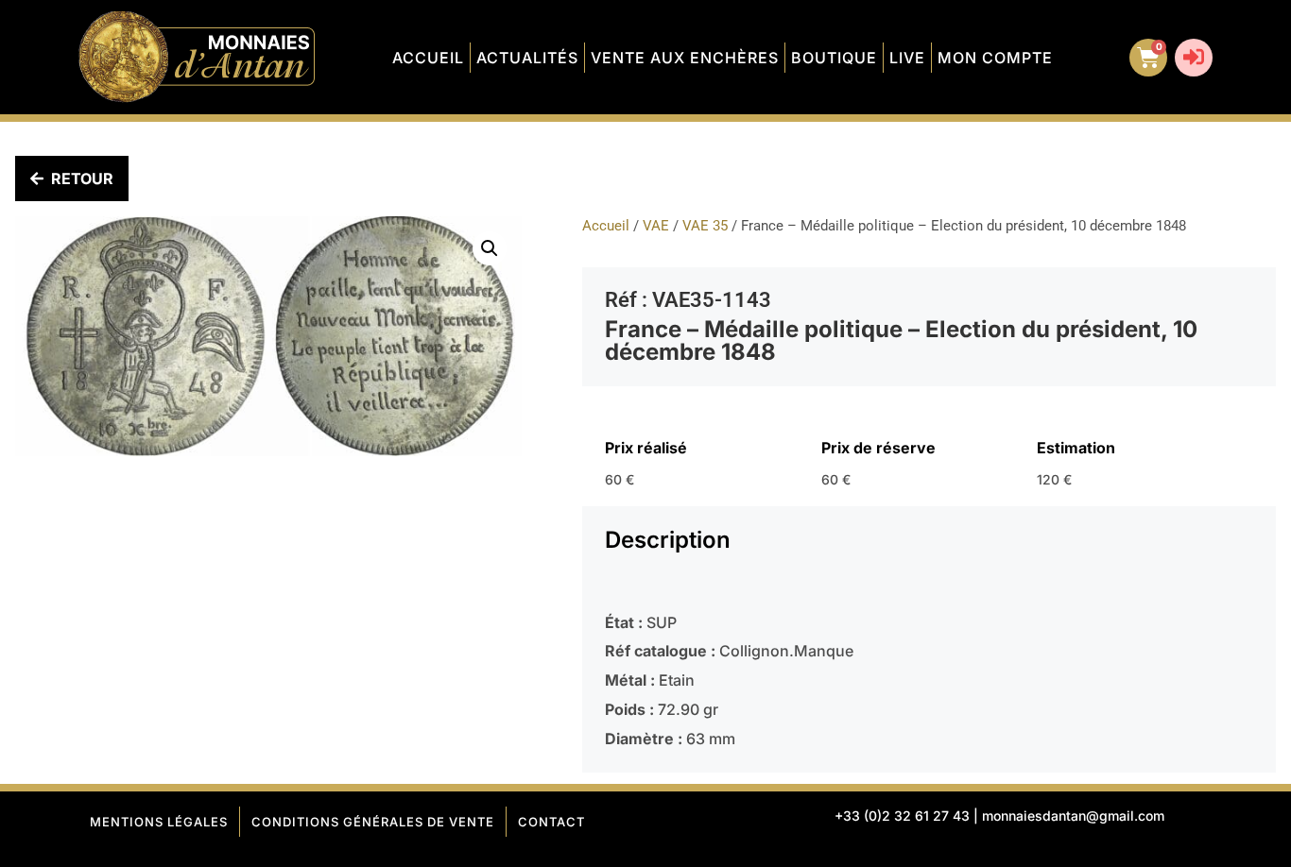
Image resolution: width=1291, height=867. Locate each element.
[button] (490, 248)
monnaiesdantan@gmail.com (1073, 816)
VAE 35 (705, 225)
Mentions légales (159, 821)
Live (907, 57)
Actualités (527, 57)
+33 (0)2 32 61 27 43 (902, 816)
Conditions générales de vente (372, 821)
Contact (551, 821)
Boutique (834, 57)
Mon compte (995, 57)
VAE (656, 225)
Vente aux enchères (685, 57)
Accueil (428, 57)
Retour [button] (82, 178)
